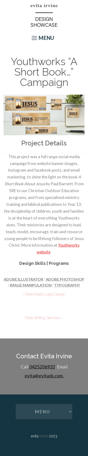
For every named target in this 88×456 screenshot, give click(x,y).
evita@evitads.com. (44, 375)
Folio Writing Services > (44, 318)
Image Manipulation (31, 285)
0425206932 (41, 366)
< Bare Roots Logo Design (44, 294)
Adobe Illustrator (23, 279)
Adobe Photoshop (65, 279)
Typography (67, 285)
